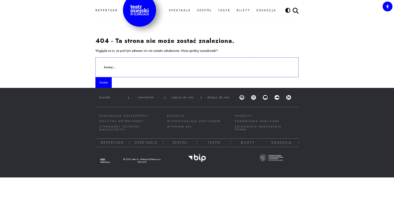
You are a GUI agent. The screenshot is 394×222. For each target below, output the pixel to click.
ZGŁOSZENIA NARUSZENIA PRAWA (258, 128)
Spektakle (180, 10)
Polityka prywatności (121, 121)
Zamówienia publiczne (257, 121)
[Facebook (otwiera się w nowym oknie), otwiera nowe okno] (241, 97)
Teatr (224, 10)
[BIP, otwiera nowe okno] (197, 160)
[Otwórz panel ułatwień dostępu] (387, 6)
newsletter (146, 97)
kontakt (105, 97)
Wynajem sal (179, 126)
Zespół (204, 10)
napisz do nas (182, 97)
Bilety (243, 10)
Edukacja (266, 10)
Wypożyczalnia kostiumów (194, 121)
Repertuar (106, 10)
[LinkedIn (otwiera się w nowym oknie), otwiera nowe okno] (288, 97)
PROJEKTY (243, 115)
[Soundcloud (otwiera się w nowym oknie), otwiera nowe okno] (277, 97)
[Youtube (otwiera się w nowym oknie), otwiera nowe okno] (265, 97)
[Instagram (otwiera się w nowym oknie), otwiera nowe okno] (253, 97)
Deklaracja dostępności (124, 115)
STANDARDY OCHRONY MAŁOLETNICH (119, 128)
